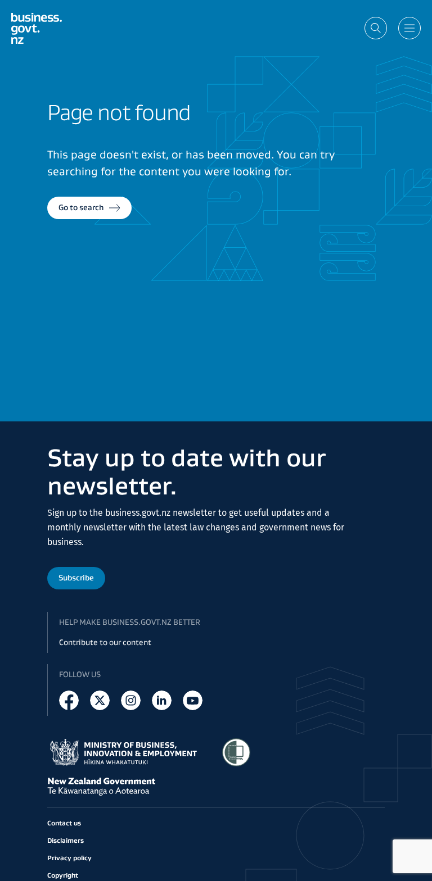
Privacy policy (69, 857)
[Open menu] (409, 28)
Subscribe (76, 577)
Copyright (62, 875)
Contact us (64, 822)
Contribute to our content (105, 642)
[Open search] (375, 28)
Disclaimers (65, 840)
